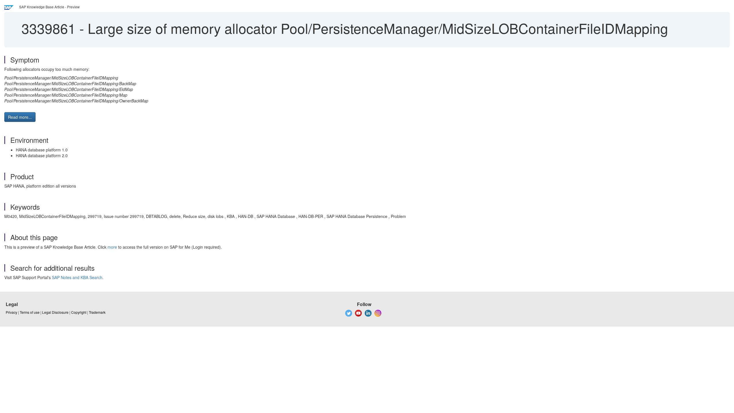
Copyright (78, 312)
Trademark (97, 312)
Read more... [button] (20, 117)
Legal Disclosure (55, 312)
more (112, 247)
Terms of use (30, 312)
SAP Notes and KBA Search (77, 277)
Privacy (11, 312)
